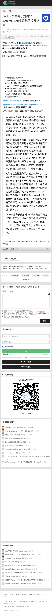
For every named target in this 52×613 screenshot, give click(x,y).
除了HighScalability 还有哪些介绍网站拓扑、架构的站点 (23, 462)
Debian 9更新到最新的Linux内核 (15, 442)
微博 (12, 249)
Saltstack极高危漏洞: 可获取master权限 (17, 449)
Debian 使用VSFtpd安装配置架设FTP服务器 (19, 427)
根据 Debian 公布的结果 (11, 100)
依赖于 (26, 275)
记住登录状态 (9, 346)
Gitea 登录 (27, 367)
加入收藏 (5, 249)
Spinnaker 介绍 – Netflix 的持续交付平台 (18, 565)
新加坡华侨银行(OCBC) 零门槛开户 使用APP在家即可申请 (24, 580)
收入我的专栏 (12, 258)
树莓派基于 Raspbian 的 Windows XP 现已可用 (20, 573)
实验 (46, 275)
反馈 (17, 595)
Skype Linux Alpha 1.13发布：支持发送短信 (19, 431)
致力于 (36, 275)
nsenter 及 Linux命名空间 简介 (15, 453)
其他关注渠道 (26, 413)
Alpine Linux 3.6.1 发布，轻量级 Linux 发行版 (19, 555)
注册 (11, 354)
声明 (30, 595)
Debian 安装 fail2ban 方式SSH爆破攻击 (18, 569)
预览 (11, 292)
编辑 (4, 292)
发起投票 (25, 43)
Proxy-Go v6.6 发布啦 (12, 562)
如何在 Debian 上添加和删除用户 (15, 435)
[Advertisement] (19, 505)
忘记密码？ (46, 354)
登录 (22, 287)
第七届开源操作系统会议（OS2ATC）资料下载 (25, 266)
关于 (5, 595)
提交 (45, 321)
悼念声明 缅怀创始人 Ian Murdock (16, 551)
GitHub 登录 (26, 362)
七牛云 (13, 606)
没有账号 (36, 287)
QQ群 (11, 595)
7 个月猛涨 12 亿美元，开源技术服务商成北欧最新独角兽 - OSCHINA (27, 456)
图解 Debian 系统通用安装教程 (15, 438)
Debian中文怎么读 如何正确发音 (15, 558)
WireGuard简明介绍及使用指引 (15, 445)
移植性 (15, 275)
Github (24, 595)
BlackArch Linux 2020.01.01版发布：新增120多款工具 (28, 268)
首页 (5, 11)
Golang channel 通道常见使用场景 (16, 576)
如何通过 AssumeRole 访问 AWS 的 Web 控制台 (20, 583)
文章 (11, 11)
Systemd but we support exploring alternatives (22, 104)
